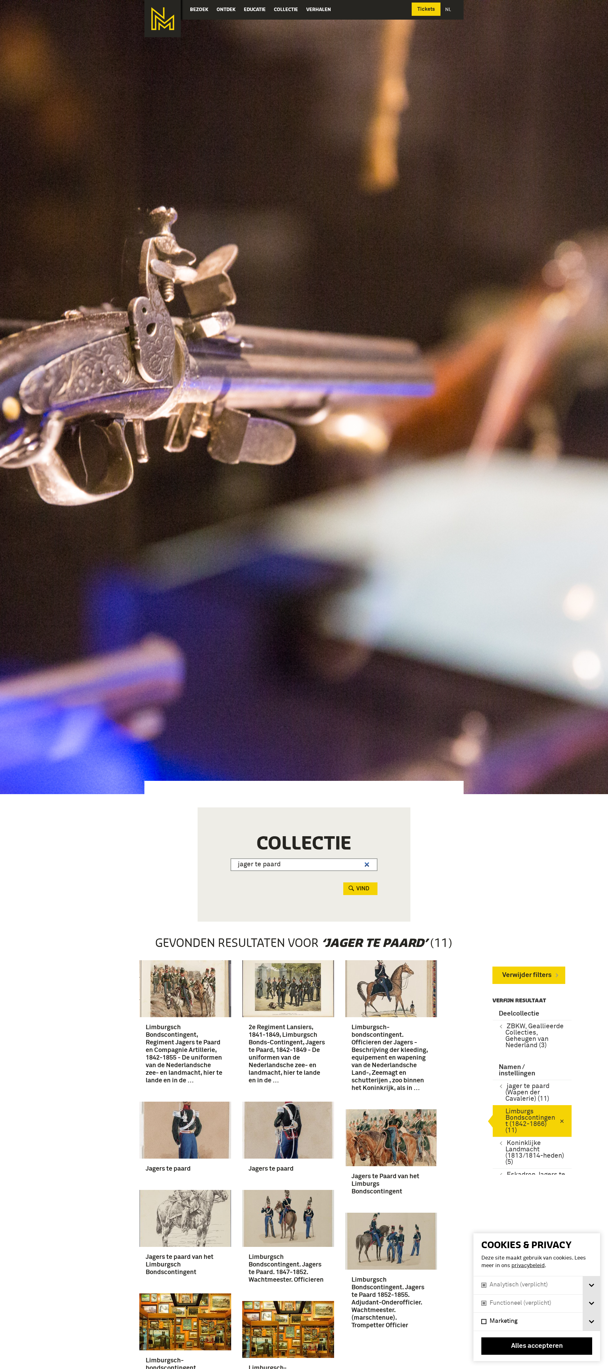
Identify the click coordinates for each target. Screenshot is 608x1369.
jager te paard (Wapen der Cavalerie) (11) (527, 1092)
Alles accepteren (537, 1346)
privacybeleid (528, 1265)
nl (448, 9)
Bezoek (199, 9)
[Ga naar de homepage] (162, 18)
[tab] (591, 1285)
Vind (362, 889)
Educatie (255, 9)
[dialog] (536, 1297)
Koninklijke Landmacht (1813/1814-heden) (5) (534, 1153)
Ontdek (226, 9)
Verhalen (318, 9)
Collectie (286, 9)
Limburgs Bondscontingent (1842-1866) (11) (530, 1121)
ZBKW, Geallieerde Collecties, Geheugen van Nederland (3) (534, 1036)
